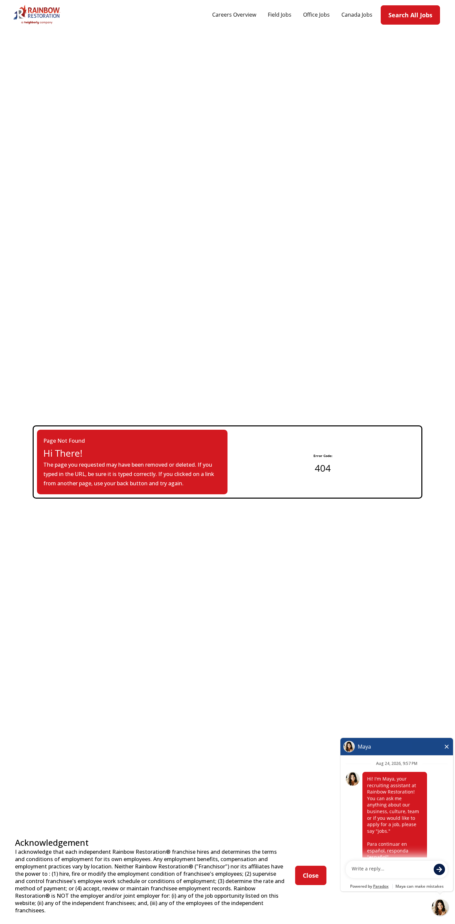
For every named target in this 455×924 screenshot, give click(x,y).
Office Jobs (316, 15)
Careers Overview (234, 15)
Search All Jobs (410, 15)
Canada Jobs (356, 15)
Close (311, 875)
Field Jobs (279, 15)
